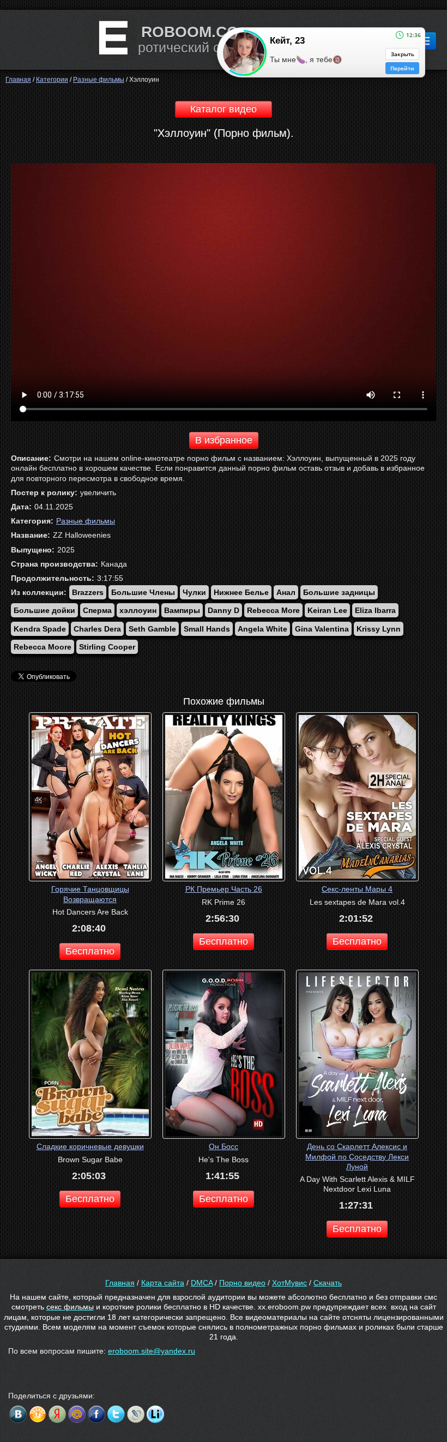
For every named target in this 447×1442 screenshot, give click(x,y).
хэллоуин (137, 610)
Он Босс (223, 1146)
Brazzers (88, 592)
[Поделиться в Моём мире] (77, 1414)
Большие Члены (143, 592)
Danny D (223, 610)
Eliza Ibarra (375, 610)
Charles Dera (97, 628)
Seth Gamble (152, 628)
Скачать (327, 1282)
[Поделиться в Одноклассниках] (37, 1414)
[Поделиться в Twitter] (116, 1414)
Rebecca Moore (42, 646)
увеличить (98, 492)
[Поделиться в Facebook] (96, 1414)
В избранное (223, 440)
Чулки (194, 592)
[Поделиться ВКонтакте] (18, 1414)
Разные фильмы (85, 520)
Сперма (97, 610)
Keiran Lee (327, 610)
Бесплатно (89, 951)
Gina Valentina (322, 628)
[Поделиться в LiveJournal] (135, 1414)
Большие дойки (44, 610)
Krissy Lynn (379, 628)
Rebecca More (273, 610)
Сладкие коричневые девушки (90, 1146)
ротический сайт (189, 47)
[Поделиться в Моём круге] (57, 1414)
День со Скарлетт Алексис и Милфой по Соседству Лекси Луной (357, 1156)
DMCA (202, 1282)
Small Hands (207, 628)
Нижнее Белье (241, 592)
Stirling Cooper (107, 646)
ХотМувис (289, 1282)
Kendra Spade (40, 628)
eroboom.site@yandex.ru (151, 1351)
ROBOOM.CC (189, 31)
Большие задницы (339, 592)
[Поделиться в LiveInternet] (155, 1414)
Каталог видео (223, 109)
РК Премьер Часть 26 (223, 889)
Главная (120, 1282)
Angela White (262, 628)
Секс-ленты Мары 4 (357, 889)
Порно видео (242, 1282)
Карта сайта (162, 1282)
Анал (285, 592)
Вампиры (182, 610)
